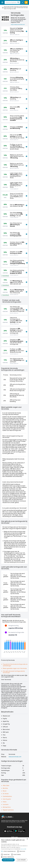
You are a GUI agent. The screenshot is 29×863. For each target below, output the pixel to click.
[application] (14, 646)
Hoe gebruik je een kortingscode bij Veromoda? (14, 671)
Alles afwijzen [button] (21, 860)
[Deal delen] (22, 2)
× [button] (27, 839)
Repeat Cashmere (8, 810)
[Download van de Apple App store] (8, 831)
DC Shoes (6, 793)
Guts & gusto (7, 799)
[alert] (14, 850)
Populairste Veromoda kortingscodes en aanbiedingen (15, 665)
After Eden (6, 785)
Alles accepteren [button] (8, 860)
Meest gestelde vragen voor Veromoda (15, 668)
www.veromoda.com (15, 756)
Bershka (5, 788)
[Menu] (2, 2)
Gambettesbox (7, 796)
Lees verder (23, 849)
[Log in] (26, 2)
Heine (4, 802)
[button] (14, 857)
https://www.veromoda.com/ (18, 24)
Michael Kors (7, 807)
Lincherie (5, 804)
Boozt (4, 791)
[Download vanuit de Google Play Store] (20, 831)
